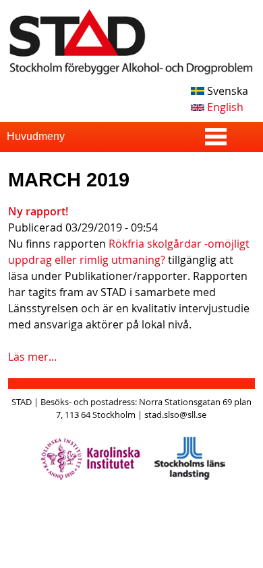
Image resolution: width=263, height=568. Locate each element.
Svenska (226, 90)
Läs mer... (32, 356)
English (223, 107)
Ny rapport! (38, 211)
